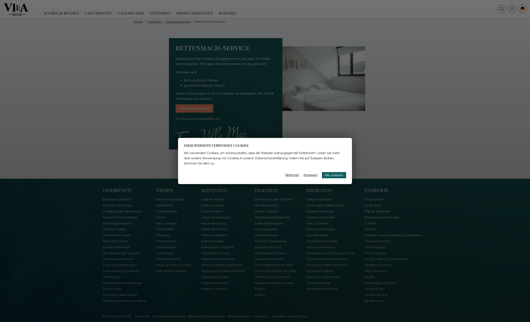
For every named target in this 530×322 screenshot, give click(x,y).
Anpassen (311, 175)
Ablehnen (292, 175)
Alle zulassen (334, 175)
